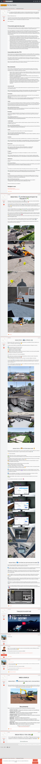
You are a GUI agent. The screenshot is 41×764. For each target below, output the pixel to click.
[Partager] (38, 10)
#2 (39, 194)
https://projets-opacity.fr (11, 188)
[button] (1, 1)
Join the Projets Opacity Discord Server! (14, 189)
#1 (39, 10)
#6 (39, 646)
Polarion (2, 6)
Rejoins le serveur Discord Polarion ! (24, 726)
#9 (39, 732)
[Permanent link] (25, 26)
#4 (39, 609)
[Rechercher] (39, 1)
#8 (39, 675)
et (13, 671)
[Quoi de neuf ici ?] (38, 1)
